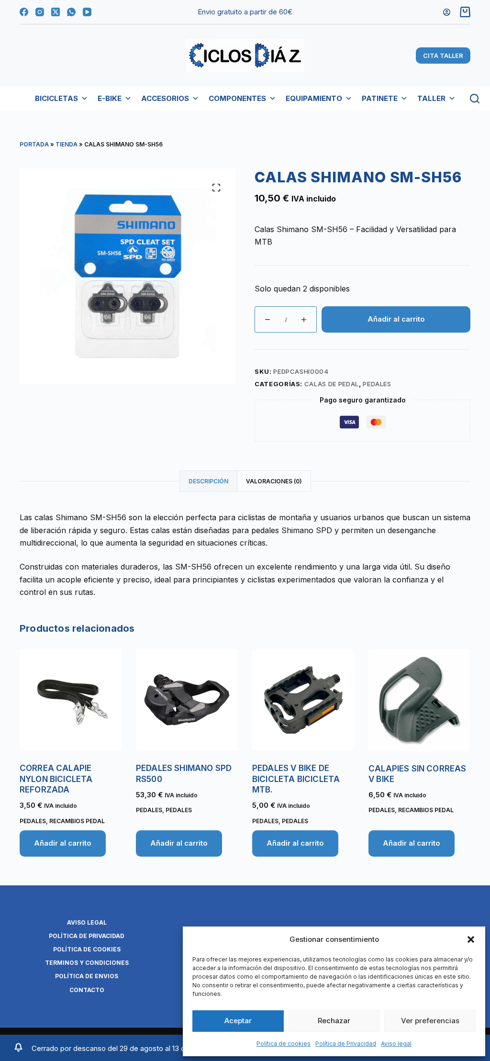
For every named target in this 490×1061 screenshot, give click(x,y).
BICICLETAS (56, 98)
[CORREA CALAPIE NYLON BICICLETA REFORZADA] (71, 700)
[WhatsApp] (71, 12)
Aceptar (238, 1020)
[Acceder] (446, 12)
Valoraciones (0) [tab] (274, 481)
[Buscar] (474, 98)
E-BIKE (110, 98)
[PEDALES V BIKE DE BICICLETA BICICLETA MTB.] (303, 700)
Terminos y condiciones (87, 962)
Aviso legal (396, 1043)
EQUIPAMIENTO (314, 98)
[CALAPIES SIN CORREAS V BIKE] (419, 700)
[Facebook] (24, 12)
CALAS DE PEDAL (331, 384)
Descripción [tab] (208, 481)
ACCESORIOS (165, 98)
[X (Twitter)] (55, 12)
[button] (471, 939)
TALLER (431, 98)
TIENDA (67, 144)
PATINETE (380, 98)
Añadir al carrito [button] (62, 843)
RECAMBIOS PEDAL (77, 821)
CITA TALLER (443, 55)
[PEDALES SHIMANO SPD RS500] (187, 700)
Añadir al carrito (396, 319)
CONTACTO (86, 990)
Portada (34, 144)
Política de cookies (283, 1043)
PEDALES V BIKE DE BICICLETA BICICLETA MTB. (296, 778)
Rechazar (334, 1020)
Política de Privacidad (345, 1043)
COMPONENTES (237, 98)
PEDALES (377, 384)
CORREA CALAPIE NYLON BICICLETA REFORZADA (56, 778)
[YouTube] (87, 12)
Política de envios (86, 976)
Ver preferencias (430, 1020)
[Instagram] (39, 12)
